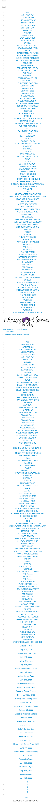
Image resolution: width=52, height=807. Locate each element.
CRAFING (28, 116)
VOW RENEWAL (27, 307)
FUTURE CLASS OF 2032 (27, 156)
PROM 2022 (28, 244)
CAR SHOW (27, 73)
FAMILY (28, 138)
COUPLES (27, 111)
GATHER (27, 161)
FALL (27, 128)
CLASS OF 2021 (27, 88)
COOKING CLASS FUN (27, 101)
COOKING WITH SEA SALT (28, 106)
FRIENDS (27, 151)
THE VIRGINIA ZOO (28, 295)
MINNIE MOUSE (27, 214)
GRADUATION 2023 (28, 166)
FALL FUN (27, 133)
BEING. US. (27, 63)
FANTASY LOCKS (28, 141)
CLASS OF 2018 (27, 85)
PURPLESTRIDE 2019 (28, 254)
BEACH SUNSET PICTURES (27, 60)
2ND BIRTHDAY (27, 22)
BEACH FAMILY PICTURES (27, 53)
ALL (27, 12)
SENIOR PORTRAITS (27, 272)
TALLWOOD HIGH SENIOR (27, 287)
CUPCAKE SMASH (27, 121)
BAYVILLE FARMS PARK (27, 48)
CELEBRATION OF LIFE (27, 78)
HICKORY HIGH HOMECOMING (28, 179)
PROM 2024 (28, 249)
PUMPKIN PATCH (28, 252)
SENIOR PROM (27, 274)
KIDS (28, 191)
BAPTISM (27, 43)
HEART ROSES (27, 176)
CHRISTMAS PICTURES (27, 83)
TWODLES (27, 300)
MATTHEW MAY (27, 206)
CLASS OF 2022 (27, 90)
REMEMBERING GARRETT (28, 259)
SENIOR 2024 (27, 267)
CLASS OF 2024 (27, 93)
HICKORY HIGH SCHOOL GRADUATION (27, 184)
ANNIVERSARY (27, 35)
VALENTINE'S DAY (27, 302)
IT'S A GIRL (27, 189)
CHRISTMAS (27, 80)
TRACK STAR (27, 297)
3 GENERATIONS (28, 25)
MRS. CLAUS (27, 216)
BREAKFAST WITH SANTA (27, 68)
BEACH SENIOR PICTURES (27, 58)
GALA (27, 159)
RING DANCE (27, 262)
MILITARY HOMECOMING (27, 211)
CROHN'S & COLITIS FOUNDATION (27, 118)
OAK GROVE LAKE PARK (27, 224)
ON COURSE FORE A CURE (27, 227)
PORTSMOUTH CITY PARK (28, 242)
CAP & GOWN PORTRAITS (28, 70)
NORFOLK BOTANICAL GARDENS (28, 222)
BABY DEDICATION (27, 38)
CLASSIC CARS (27, 96)
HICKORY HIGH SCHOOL (27, 181)
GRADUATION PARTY (27, 169)
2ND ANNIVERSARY (27, 20)
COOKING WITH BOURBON (27, 103)
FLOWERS (27, 146)
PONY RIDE (27, 239)
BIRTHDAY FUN (27, 65)
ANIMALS (27, 33)
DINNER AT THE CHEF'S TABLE (28, 123)
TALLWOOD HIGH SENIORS (27, 290)
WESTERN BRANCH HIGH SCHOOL (27, 312)
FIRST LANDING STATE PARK (27, 143)
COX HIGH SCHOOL (27, 113)
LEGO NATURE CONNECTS (27, 199)
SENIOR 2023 (27, 264)
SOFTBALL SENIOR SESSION (27, 277)
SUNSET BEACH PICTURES (27, 282)
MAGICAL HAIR (27, 201)
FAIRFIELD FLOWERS (28, 126)
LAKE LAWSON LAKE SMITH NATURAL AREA (27, 196)
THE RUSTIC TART (27, 292)
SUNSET (27, 279)
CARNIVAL (27, 75)
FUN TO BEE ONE (27, 153)
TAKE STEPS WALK (28, 285)
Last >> (28, 797)
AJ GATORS (27, 30)
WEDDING (27, 310)
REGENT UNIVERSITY (27, 257)
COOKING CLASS (27, 98)
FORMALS (27, 148)
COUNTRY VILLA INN (27, 108)
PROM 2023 (28, 247)
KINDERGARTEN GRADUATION (28, 194)
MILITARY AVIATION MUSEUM (27, 209)
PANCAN (27, 229)
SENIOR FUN (27, 269)
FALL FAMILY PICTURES (28, 131)
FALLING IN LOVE (27, 136)
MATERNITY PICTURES (27, 204)
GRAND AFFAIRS (28, 171)
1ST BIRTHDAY (27, 17)
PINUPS (27, 234)
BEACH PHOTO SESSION (27, 55)
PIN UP (28, 232)
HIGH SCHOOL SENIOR (27, 186)
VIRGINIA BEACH (28, 305)
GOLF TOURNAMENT (27, 164)
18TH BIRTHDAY (27, 15)
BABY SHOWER (27, 40)
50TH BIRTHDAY (27, 27)
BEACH (28, 50)
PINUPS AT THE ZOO (27, 237)
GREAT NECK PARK (27, 174)
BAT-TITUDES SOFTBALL (27, 45)
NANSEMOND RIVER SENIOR (27, 219)
